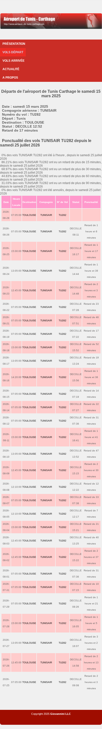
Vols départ (12, 52)
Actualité (10, 69)
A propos (10, 77)
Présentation (13, 44)
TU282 (62, 215)
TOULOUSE (29, 215)
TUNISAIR (46, 215)
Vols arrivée (13, 60)
